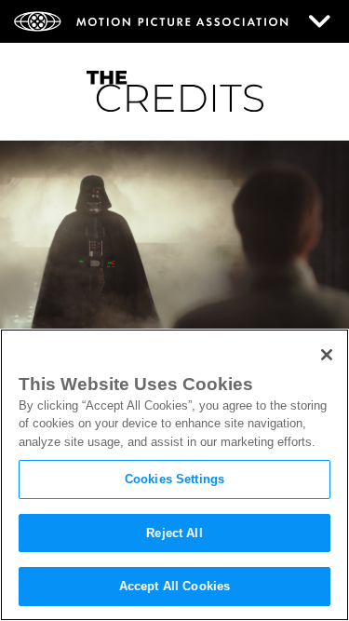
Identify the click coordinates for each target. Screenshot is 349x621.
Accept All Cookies (174, 586)
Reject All (174, 533)
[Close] (326, 354)
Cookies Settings (174, 479)
